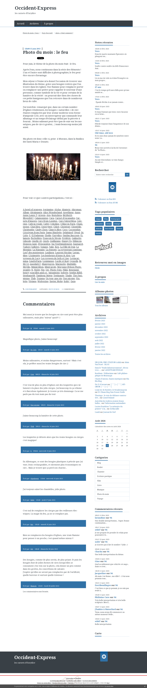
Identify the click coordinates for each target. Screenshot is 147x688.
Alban (26, 212)
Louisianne (48, 261)
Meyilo (26, 266)
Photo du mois (54, 289)
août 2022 (99, 340)
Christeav (65, 226)
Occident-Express (35, 8)
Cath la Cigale (35, 223)
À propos (48, 23)
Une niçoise (69, 278)
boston (119, 228)
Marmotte (60, 263)
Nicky (37, 269)
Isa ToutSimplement (61, 243)
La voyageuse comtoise (70, 249)
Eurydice (57, 235)
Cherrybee (46, 226)
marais (99, 228)
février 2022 (100, 347)
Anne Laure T (30, 215)
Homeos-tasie (30, 243)
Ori (47, 269)
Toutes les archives (102, 354)
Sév (32, 549)
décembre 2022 (101, 327)
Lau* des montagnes (33, 252)
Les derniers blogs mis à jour (57, 680)
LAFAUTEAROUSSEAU (114, 370)
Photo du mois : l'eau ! (31, 33)
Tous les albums (101, 305)
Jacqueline (100, 573)
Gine (97, 561)
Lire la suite (100, 282)
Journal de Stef (109, 412)
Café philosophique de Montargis (111, 374)
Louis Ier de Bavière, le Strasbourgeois (111, 390)
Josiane (44, 246)
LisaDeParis (35, 261)
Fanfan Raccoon (71, 235)
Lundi (97, 412)
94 (96, 145)
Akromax (76, 209)
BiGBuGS (67, 215)
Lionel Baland (108, 398)
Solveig (64, 272)
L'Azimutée (34, 255)
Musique (100, 489)
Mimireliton (37, 266)
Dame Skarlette (54, 232)
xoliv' (98, 541)
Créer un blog (69, 678)
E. (31, 451)
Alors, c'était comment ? (64, 33)
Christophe (28, 229)
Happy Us (67, 240)
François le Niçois (52, 238)
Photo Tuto (56, 269)
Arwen (41, 215)
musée (98, 233)
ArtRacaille (114, 409)
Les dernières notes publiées (74, 680)
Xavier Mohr (56, 281)
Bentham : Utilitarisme (104, 373)
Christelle (76, 226)
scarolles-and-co (38, 272)
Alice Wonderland (52, 212)
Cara (51, 217)
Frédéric (66, 238)
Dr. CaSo (33, 350)
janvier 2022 (100, 350)
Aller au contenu (8, 2)
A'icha (57, 209)
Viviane (32, 281)
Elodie (48, 235)
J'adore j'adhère (31, 246)
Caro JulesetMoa (67, 220)
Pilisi (65, 269)
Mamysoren (48, 263)
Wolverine (42, 281)
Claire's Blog (55, 229)
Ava (48, 215)
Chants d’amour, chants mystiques (109, 379)
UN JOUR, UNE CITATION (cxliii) (108, 362)
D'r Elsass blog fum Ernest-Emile (111, 392)
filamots (33, 586)
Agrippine (48, 209)
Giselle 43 (37, 240)
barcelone (109, 228)
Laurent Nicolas (63, 252)
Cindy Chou (41, 229)
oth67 (98, 529)
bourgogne (115, 219)
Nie (43, 269)
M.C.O (26, 263)
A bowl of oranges (32, 209)
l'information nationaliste (115, 403)
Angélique (68, 212)
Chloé (56, 226)
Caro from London (48, 220)
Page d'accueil (47, 33)
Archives (34, 23)
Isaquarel (78, 243)
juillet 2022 (99, 344)
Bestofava (57, 215)
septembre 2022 (101, 337)
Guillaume (55, 240)
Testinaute (58, 275)
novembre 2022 (101, 330)
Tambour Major (44, 275)
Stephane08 (29, 275)
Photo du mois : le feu (45, 52)
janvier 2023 (100, 324)
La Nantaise (38, 249)
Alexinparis (36, 212)
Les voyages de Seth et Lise (55, 258)
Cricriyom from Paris (34, 232)
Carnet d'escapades (65, 217)
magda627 (35, 263)
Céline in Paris (67, 223)
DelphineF (68, 232)
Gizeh (46, 240)
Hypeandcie (44, 243)
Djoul (77, 232)
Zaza (73, 281)
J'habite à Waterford (105, 609)
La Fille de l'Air (67, 246)
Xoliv (32, 500)
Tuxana (41, 278)
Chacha (98, 551)
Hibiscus (77, 240)
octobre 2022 (100, 334)
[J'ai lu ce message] (145, 686)
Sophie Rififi (75, 272)
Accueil (20, 23)
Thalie (68, 275)
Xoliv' (67, 281)
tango (98, 219)
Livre (99, 485)
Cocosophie (74, 229)
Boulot (100, 467)
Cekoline (54, 223)
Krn (57, 246)
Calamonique (41, 217)
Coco (64, 229)
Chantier (100, 472)
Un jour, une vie (54, 278)
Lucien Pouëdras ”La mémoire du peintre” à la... (108, 407)
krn (32, 524)
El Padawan (38, 235)
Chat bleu (35, 226)
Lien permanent (31, 289)
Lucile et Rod (62, 261)
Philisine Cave (102, 597)
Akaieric (66, 209)
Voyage (100, 498)
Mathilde (71, 263)
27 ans (98, 87)
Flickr (97, 268)
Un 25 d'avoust (101, 384)
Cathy (46, 223)
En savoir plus (108, 686)
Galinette (76, 238)
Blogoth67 (28, 217)
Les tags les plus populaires (90, 680)
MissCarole (50, 266)
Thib (33, 278)
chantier (99, 224)
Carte (98, 633)
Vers (97, 51)
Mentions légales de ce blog (59, 683)
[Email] (112, 187)
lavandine (100, 517)
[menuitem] (20, 23)
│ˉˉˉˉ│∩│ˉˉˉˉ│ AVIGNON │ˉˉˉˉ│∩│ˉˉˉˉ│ (110, 385)
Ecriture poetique (104, 476)
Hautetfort (78, 678)
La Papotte (51, 249)
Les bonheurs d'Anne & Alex (55, 255)
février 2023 (100, 320)
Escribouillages (103, 585)
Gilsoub (27, 240)
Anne (77, 212)
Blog (99, 463)
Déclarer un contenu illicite (44, 683)
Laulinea (49, 252)
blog (106, 219)
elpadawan (35, 479)
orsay (108, 224)
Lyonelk (74, 261)
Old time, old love (104, 133)
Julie (51, 246)
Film (99, 481)
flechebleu (36, 238)
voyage (117, 224)
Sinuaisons (54, 272)
